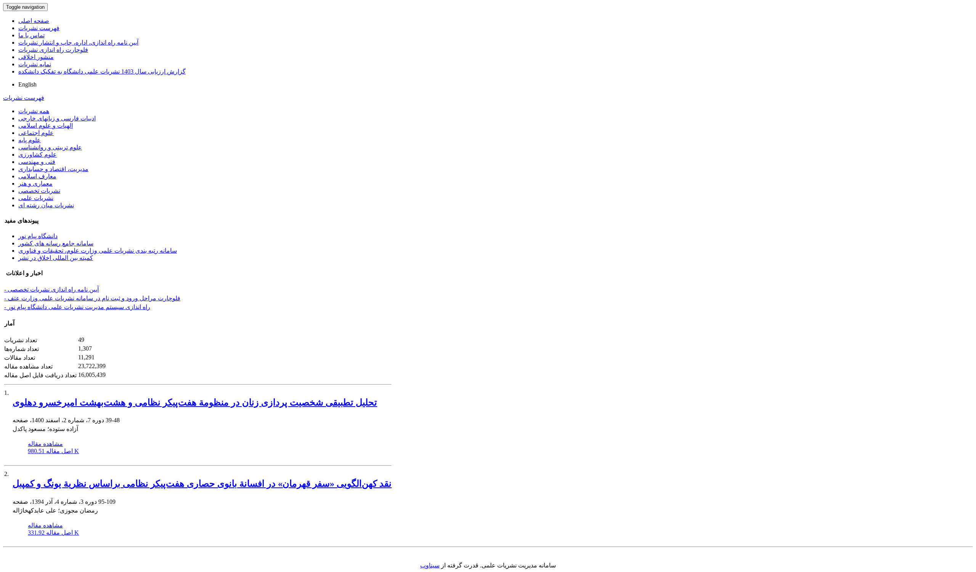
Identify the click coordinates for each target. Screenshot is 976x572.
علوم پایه (29, 140)
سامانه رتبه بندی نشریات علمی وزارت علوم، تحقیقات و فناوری (97, 250)
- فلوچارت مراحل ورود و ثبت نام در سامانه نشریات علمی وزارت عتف (92, 298)
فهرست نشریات (38, 28)
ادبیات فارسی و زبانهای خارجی (57, 118)
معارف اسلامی (37, 176)
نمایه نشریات (34, 64)
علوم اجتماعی (36, 133)
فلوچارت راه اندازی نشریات (53, 49)
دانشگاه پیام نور (38, 236)
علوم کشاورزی (37, 154)
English (27, 84)
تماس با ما (31, 35)
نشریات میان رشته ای (46, 205)
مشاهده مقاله (45, 444)
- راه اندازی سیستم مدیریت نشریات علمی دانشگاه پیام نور (77, 307)
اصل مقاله (53, 451)
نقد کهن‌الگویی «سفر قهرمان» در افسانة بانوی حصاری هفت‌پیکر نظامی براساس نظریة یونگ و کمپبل (202, 484)
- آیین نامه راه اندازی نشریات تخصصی (51, 289)
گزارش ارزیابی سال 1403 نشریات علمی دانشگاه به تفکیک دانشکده (102, 71)
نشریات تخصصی (39, 190)
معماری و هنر (35, 183)
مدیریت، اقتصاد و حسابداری (53, 169)
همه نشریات (33, 111)
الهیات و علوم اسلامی (45, 125)
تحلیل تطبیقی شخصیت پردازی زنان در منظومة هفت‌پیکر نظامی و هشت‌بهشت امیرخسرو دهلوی (195, 402)
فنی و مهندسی (36, 162)
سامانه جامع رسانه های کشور (55, 243)
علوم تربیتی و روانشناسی (50, 147)
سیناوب (430, 565)
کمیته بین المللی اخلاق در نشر (55, 258)
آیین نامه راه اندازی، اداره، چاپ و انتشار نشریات (78, 42)
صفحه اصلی (33, 21)
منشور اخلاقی (36, 57)
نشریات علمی (35, 198)
